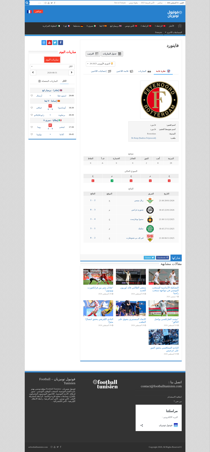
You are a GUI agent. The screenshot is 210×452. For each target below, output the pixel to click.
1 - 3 (92, 228)
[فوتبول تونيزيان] (174, 13)
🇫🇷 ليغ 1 (66, 26)
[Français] (29, 11)
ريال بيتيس (138, 200)
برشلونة (61, 115)
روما (39, 127)
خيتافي (39, 108)
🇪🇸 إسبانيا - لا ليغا (52, 101)
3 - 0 (92, 210)
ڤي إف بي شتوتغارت (134, 238)
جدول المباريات (110, 54)
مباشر (160, 3)
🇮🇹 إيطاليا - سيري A (52, 120)
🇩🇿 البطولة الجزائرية (51, 26)
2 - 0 (92, 238)
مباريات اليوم (52, 59)
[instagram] (45, 3)
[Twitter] (51, 3)
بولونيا (39, 134)
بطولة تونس (133, 3)
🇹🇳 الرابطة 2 (146, 26)
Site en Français (120, 3)
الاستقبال (180, 25)
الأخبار (171, 26)
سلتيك (140, 228)
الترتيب (90, 54)
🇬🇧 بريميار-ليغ (116, 26)
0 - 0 (50, 109)
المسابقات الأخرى (174, 32)
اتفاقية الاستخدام (175, 397)
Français (158, 32)
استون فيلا (61, 96)
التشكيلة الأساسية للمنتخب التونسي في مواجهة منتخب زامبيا (165, 290)
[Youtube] (48, 3)
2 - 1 (92, 200)
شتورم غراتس (137, 210)
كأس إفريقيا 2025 (148, 3)
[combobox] (100, 63)
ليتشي (62, 127)
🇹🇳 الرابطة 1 (160, 26)
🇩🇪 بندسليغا (78, 26)
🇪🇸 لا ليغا (103, 26)
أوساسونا (62, 108)
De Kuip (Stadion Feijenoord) (143, 138)
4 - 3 (92, 219)
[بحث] (27, 2)
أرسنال (39, 96)
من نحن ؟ (178, 401)
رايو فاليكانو (39, 115)
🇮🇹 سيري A (91, 26)
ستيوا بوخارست (136, 219)
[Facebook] (54, 3)
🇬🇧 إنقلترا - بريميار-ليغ (52, 90)
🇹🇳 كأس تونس (131, 26)
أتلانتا (62, 134)
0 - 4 (50, 129)
